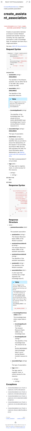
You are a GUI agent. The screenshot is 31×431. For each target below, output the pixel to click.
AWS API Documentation (19, 46)
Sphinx (12, 426)
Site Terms (12, 427)
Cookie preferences (20, 427)
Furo (24, 426)
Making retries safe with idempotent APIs (17, 154)
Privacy (8, 427)
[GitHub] (15, 423)
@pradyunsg (19, 426)
